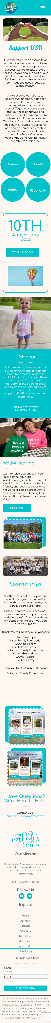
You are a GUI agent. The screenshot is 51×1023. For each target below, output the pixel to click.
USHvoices (25, 941)
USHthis (25, 921)
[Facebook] (22, 896)
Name (7, 968)
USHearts (25, 936)
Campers (25, 931)
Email (7, 977)
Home (25, 916)
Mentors (25, 926)
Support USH (25, 946)
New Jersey (25, 951)
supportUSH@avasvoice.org (23, 393)
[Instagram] (29, 896)
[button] (42, 7)
